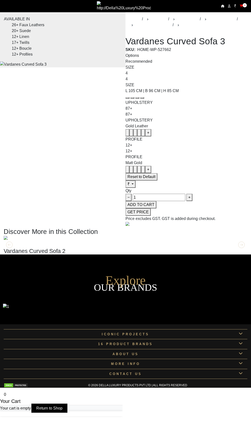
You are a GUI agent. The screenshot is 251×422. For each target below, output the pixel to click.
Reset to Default (141, 177)
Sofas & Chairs (222, 19)
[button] (241, 245)
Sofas (186, 25)
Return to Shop (49, 408)
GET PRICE (138, 212)
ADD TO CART (140, 205)
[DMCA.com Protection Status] (16, 385)
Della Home (187, 19)
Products (158, 19)
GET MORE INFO (19, 244)
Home (134, 19)
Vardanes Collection (153, 25)
